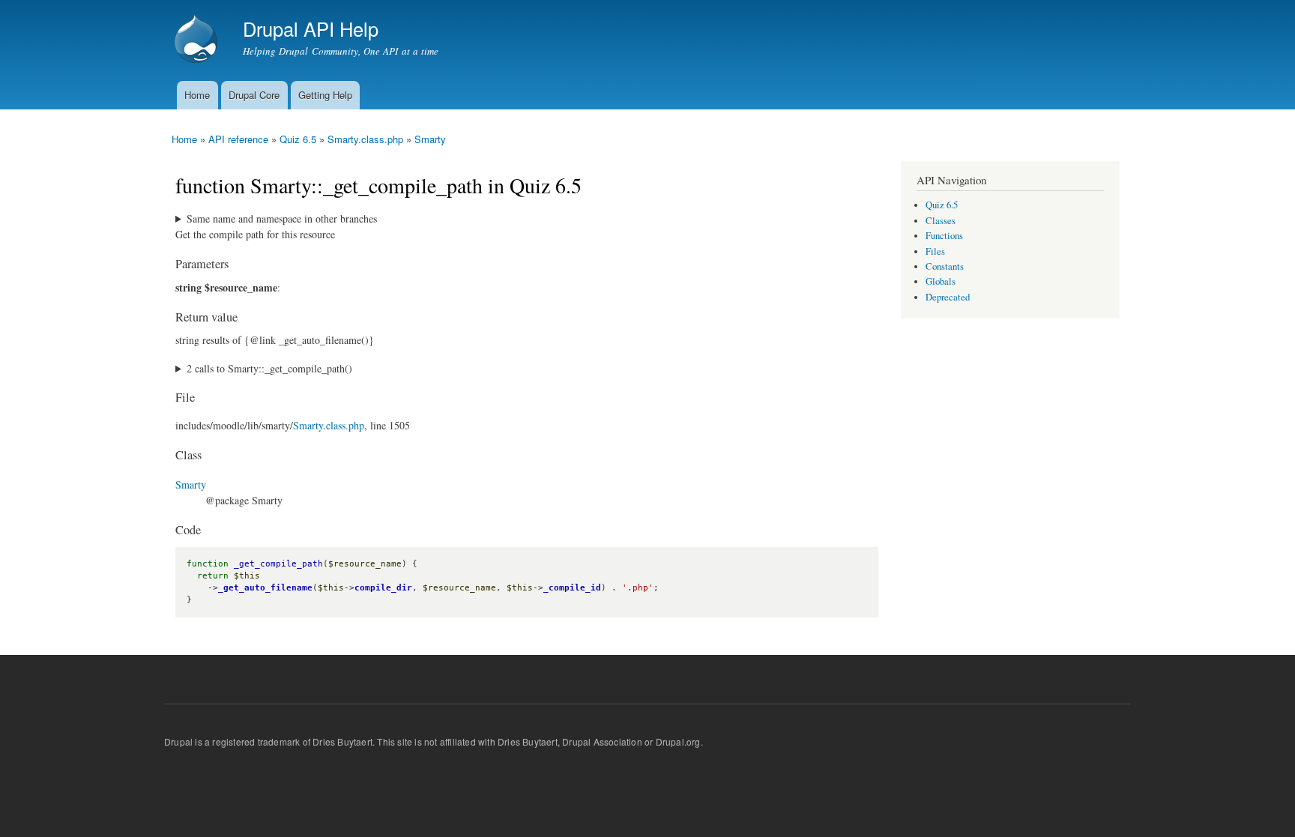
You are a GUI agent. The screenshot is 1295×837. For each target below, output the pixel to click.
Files (935, 251)
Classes (941, 220)
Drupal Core (254, 95)
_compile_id (572, 588)
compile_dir (383, 588)
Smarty (430, 139)
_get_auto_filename (265, 588)
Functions (944, 235)
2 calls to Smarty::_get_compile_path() (269, 368)
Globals (941, 281)
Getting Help (325, 95)
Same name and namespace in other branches (282, 218)
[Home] (198, 40)
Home (197, 95)
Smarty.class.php (365, 139)
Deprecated (948, 297)
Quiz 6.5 (298, 139)
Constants (945, 266)
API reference (238, 139)
